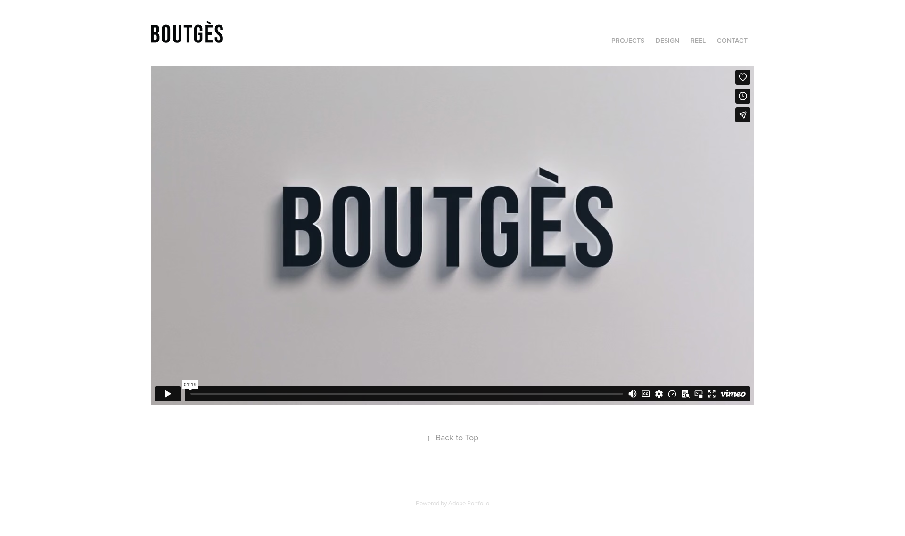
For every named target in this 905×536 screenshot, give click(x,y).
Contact (732, 40)
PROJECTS (627, 40)
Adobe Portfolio (468, 503)
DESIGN (667, 40)
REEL (698, 40)
